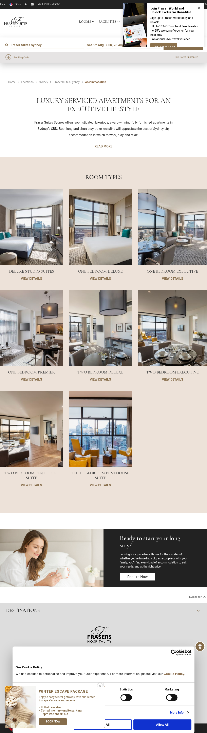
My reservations (49, 4)
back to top (195, 597)
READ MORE (103, 146)
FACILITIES (108, 21)
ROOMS (85, 21)
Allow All (162, 724)
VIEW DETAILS (31, 278)
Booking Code (21, 57)
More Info (177, 712)
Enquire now (137, 576)
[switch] (126, 697)
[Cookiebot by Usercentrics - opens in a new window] (173, 653)
